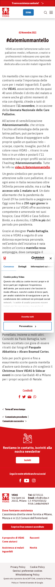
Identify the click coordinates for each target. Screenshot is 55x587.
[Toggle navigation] (51, 12)
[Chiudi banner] (51, 258)
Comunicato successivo (13, 421)
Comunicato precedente (16, 417)
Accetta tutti (27, 316)
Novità (33, 547)
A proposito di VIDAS (13, 537)
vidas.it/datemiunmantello (32, 167)
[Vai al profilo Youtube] (27, 481)
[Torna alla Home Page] (5, 12)
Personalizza (25, 326)
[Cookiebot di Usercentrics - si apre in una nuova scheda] (32, 258)
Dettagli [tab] (22, 266)
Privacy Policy (17, 567)
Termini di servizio (26, 583)
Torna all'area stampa (15, 409)
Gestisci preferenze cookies (27, 570)
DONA (28, 12)
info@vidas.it (42, 498)
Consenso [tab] (8, 266)
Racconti (34, 537)
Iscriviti (27, 460)
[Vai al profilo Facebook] (20, 481)
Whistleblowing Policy (27, 574)
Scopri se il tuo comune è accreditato (27, 526)
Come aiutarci (9, 541)
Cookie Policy (37, 567)
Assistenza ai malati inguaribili (13, 549)
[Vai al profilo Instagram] (34, 481)
